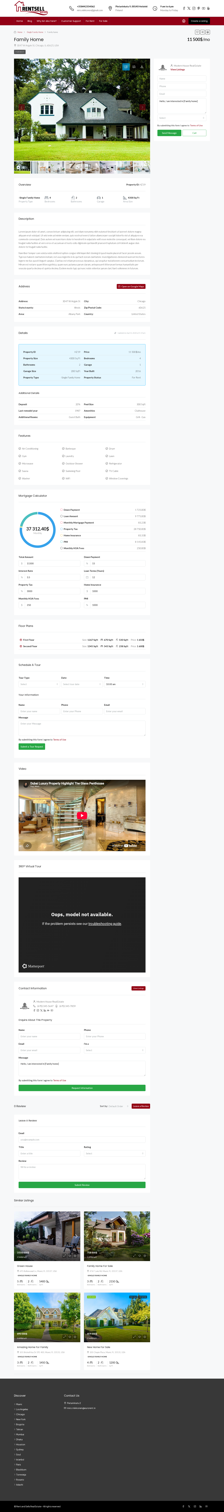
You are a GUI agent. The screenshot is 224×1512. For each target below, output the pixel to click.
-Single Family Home (34, 32)
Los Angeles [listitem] (22, 1409)
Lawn (111, 456)
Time (107, 677)
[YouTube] (207, 1506)
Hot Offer (142, 1297)
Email (107, 704)
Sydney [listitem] (20, 1449)
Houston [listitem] (20, 1444)
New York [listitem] (21, 1419)
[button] (197, 32)
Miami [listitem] (19, 1404)
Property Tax (25, 584)
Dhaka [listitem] (19, 1439)
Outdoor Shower (74, 463)
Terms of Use (59, 739)
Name (22, 704)
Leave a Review (141, 1106)
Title (21, 1147)
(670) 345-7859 (67, 1006)
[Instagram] (195, 1506)
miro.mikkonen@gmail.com (90, 10)
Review (22, 1161)
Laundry (70, 456)
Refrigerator (115, 463)
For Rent (90, 21)
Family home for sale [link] (100, 1266)
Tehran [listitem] (19, 1429)
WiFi (68, 478)
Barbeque (71, 448)
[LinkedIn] (201, 1506)
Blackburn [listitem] (21, 1469)
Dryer (112, 448)
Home (19, 21)
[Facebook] (184, 1506)
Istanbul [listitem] (20, 1459)
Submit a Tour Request (32, 746)
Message (23, 717)
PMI (86, 598)
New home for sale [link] (98, 1347)
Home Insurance (92, 584)
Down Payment (92, 557)
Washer (26, 478)
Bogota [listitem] (20, 1424)
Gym (24, 456)
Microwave (27, 463)
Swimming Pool (73, 471)
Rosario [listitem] (20, 1479)
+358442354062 (86, 6)
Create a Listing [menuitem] (199, 21)
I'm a (86, 1043)
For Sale (103, 21)
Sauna (25, 471)
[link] (47, 1236)
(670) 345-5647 (45, 1006)
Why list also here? (47, 21)
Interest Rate (26, 570)
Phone (64, 704)
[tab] (126, 66)
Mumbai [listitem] (20, 1434)
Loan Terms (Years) (94, 570)
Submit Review (82, 1185)
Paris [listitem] (18, 1464)
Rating (87, 1147)
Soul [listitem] (18, 1454)
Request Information (82, 1088)
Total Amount (26, 557)
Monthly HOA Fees (29, 598)
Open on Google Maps (132, 286)
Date (64, 677)
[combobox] (39, 684)
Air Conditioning (30, 448)
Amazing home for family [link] (32, 1347)
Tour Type (24, 677)
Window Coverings (118, 478)
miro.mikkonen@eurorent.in (81, 1408)
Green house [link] (25, 1266)
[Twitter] (189, 1506)
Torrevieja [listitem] (21, 1474)
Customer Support (71, 21)
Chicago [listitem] (20, 1414)
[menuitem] (184, 21)
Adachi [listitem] (19, 1484)
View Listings (138, 988)
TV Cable (113, 471)
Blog (30, 21)
